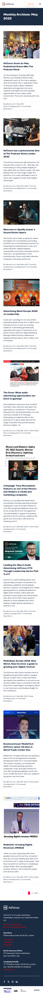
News (12, 188)
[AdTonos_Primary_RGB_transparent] (8, 3)
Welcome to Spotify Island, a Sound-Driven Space (19, 231)
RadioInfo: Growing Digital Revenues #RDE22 (17, 846)
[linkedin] (17, 982)
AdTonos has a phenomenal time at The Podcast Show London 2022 (21, 153)
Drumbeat (7, 945)
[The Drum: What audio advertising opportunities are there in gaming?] (21, 374)
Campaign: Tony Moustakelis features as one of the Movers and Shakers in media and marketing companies (20, 490)
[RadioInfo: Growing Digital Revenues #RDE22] (21, 818)
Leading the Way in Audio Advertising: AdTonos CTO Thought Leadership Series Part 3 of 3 (20, 570)
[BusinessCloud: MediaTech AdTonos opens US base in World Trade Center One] (21, 724)
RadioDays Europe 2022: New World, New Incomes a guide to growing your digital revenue (20, 663)
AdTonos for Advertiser (12, 924)
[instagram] (13, 982)
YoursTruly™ (8, 940)
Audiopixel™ (8, 942)
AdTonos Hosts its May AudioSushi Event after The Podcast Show (18, 66)
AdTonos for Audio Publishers (14, 927)
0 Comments (26, 106)
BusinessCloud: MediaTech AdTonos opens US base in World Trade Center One (18, 747)
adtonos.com (11, 104)
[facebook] (4, 982)
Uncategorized (14, 106)
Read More (7, 109)
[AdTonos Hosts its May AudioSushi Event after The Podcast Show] (21, 44)
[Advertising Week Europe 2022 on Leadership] (21, 292)
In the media (33, 431)
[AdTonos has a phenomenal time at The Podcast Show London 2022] (21, 132)
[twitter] (8, 982)
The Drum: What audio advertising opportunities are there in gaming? (19, 395)
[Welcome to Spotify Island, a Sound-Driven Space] (21, 212)
